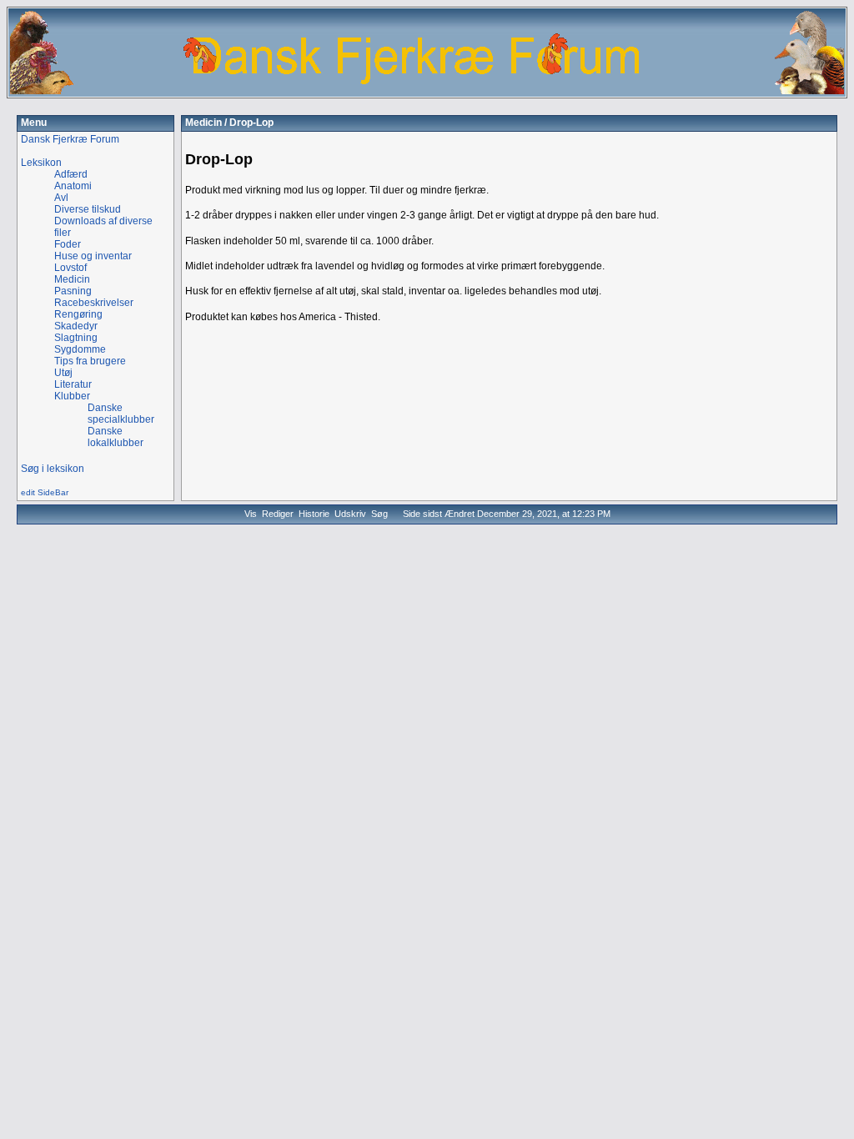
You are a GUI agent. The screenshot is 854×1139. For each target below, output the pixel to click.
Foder (67, 244)
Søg (379, 514)
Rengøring (78, 314)
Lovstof (70, 267)
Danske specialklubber (121, 413)
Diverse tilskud (87, 209)
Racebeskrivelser (93, 303)
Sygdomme (80, 349)
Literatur (73, 384)
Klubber (72, 396)
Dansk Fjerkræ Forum (70, 139)
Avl (61, 197)
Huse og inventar (93, 256)
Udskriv (350, 514)
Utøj (63, 373)
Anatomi (73, 186)
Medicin (203, 122)
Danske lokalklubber (115, 437)
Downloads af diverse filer (103, 226)
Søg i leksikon (52, 468)
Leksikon (41, 162)
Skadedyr (76, 326)
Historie (314, 514)
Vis (250, 514)
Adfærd (71, 174)
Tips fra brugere (90, 361)
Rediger (278, 514)
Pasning (73, 291)
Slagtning (76, 338)
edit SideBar (44, 492)
